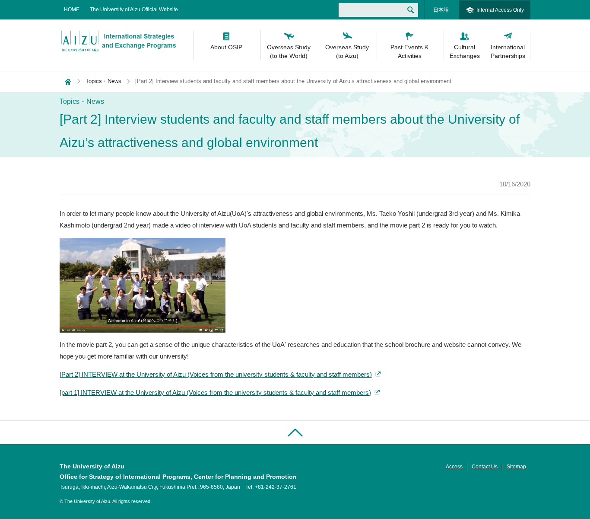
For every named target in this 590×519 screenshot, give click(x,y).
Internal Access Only (500, 10)
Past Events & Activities (409, 51)
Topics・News (103, 81)
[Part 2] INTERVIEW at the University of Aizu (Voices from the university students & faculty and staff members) (216, 374)
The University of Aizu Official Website (134, 9)
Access (454, 467)
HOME (71, 9)
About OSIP (226, 47)
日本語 (441, 10)
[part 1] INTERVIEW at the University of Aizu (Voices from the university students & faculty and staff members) (215, 392)
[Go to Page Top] (295, 432)
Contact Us (485, 467)
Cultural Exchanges (465, 51)
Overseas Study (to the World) (289, 51)
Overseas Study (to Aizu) (347, 51)
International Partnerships (508, 51)
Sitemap (516, 467)
